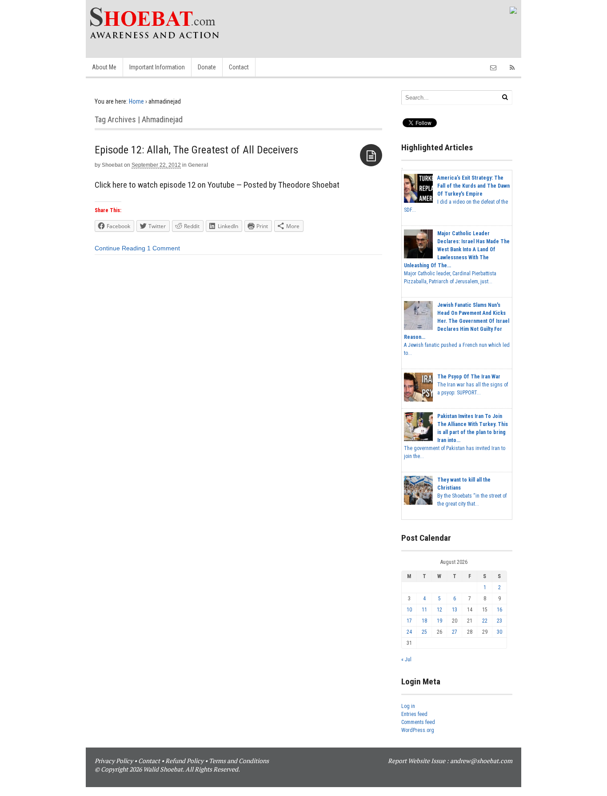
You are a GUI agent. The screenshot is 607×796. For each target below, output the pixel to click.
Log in (408, 706)
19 (439, 621)
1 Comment (163, 248)
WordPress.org (417, 730)
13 (454, 610)
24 (409, 632)
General (198, 165)
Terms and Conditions (239, 760)
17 (409, 621)
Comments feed (418, 722)
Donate (207, 67)
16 (499, 610)
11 (424, 610)
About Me (104, 67)
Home (136, 101)
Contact (239, 67)
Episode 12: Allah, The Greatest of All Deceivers (196, 150)
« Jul (406, 659)
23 (499, 621)
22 (484, 621)
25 (424, 632)
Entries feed (414, 714)
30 (499, 632)
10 (409, 610)
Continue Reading (120, 248)
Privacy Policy (114, 760)
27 (454, 632)
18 (424, 621)
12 (439, 610)
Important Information (157, 67)
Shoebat (112, 165)
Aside (371, 155)
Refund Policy (184, 760)
